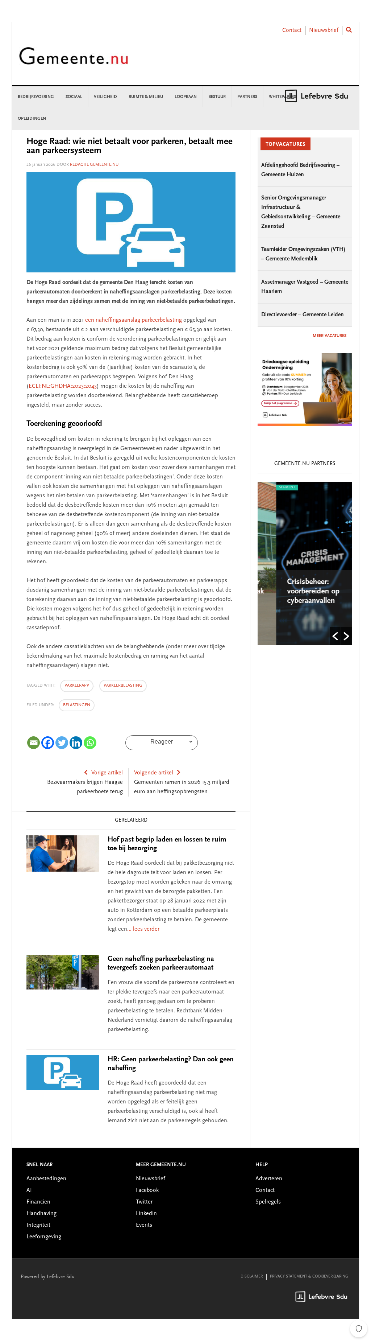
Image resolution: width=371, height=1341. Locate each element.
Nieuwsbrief (323, 30)
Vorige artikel (107, 773)
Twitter (144, 1202)
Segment (269, 487)
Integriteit (38, 1225)
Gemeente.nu (73, 60)
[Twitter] (61, 742)
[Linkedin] (76, 742)
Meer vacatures (329, 336)
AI (29, 1190)
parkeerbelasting (123, 685)
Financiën (38, 1202)
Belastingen (76, 705)
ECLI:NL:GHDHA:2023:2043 (63, 386)
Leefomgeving (43, 1237)
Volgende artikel (153, 773)
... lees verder (143, 929)
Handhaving (41, 1214)
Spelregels (268, 1202)
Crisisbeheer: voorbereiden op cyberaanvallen (295, 591)
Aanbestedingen (46, 1179)
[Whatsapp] (90, 742)
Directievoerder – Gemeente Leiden (302, 315)
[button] (335, 636)
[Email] (33, 742)
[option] (305, 563)
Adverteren (268, 1179)
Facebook (147, 1190)
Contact (291, 30)
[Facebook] (47, 742)
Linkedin (146, 1214)
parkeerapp (76, 685)
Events (144, 1225)
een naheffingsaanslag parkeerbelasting (133, 320)
